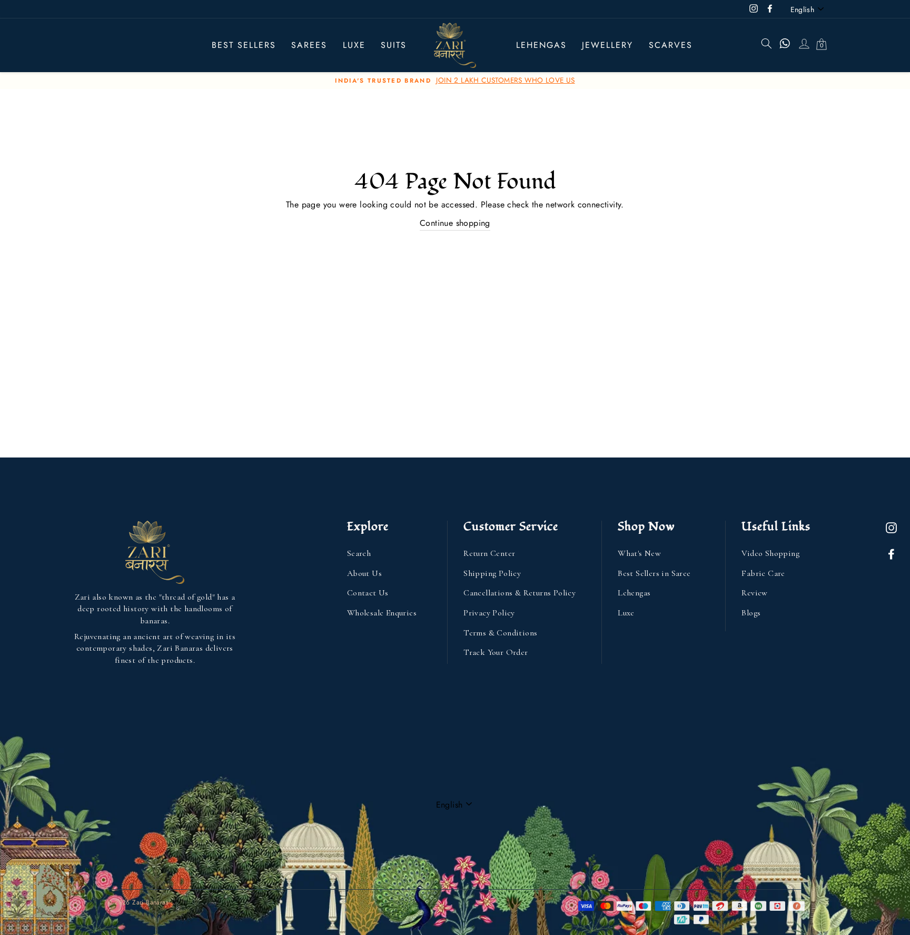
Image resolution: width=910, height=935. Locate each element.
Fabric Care (763, 573)
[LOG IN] (804, 45)
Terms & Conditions (500, 633)
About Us (364, 573)
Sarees (309, 45)
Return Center (489, 553)
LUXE (354, 45)
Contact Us (368, 593)
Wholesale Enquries (382, 613)
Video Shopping (770, 553)
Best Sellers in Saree (654, 573)
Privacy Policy (489, 613)
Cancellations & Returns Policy (519, 593)
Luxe (626, 613)
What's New (639, 553)
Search (359, 553)
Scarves (671, 45)
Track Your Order (495, 652)
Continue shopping (455, 223)
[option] (455, 80)
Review (754, 593)
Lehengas (541, 45)
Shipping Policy (492, 573)
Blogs (750, 613)
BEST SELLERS (244, 45)
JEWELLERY (607, 45)
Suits (394, 45)
